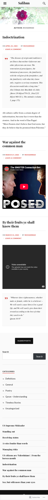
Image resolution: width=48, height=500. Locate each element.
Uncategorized (12, 408)
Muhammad (28, 46)
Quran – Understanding (16, 396)
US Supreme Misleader (13, 425)
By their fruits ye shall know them (18, 224)
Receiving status (10, 437)
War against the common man (14, 144)
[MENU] (4, 3)
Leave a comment (13, 49)
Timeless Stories (13, 402)
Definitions (10, 378)
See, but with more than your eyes (18, 482)
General (9, 384)
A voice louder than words (15, 443)
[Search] (41, 3)
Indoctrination (13, 37)
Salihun (24, 3)
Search (5, 352)
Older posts (24, 341)
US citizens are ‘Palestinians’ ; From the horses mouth (21, 457)
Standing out (8, 431)
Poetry (8, 390)
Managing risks (10, 449)
